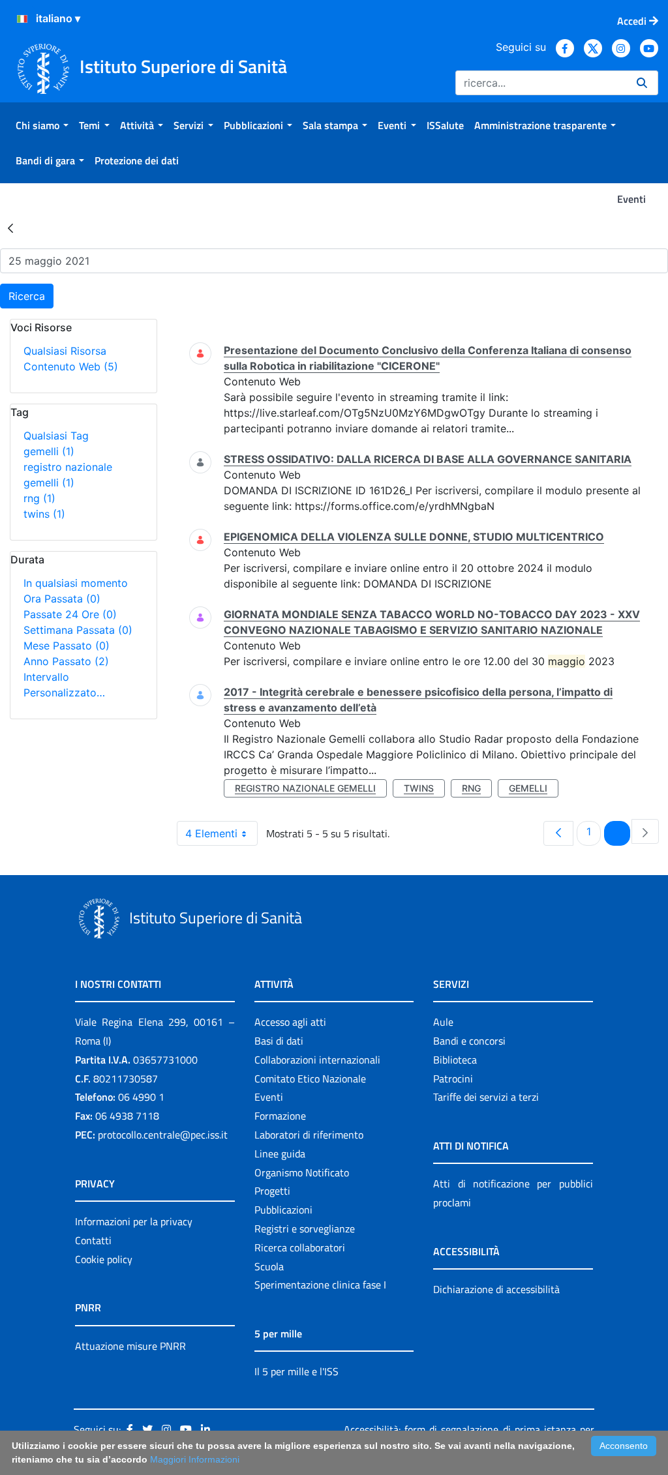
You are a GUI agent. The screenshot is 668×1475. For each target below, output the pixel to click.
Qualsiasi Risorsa (64, 350)
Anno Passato (66, 661)
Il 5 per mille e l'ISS (296, 1371)
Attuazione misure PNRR (130, 1346)
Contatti (93, 1240)
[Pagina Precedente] (558, 833)
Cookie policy (103, 1259)
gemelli (48, 451)
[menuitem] (42, 125)
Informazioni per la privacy (133, 1221)
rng (39, 498)
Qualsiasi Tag (56, 435)
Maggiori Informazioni (194, 1459)
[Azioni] (22, 19)
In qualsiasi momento (75, 582)
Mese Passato (66, 645)
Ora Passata (61, 598)
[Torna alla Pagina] (10, 227)
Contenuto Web (70, 366)
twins (44, 513)
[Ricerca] (641, 82)
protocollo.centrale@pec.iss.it (163, 1134)
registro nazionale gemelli (305, 788)
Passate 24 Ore (70, 614)
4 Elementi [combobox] (211, 833)
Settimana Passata (77, 629)
